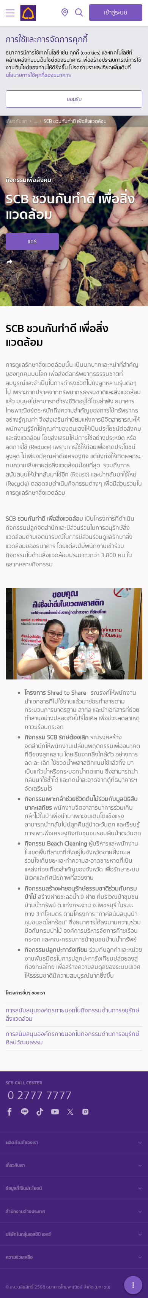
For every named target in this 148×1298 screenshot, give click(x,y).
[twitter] (70, 1111)
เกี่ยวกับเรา (16, 121)
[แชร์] (11, 262)
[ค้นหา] (79, 13)
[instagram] (85, 1111)
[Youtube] (55, 1111)
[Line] (24, 1111)
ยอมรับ (74, 99)
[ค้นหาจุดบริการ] (64, 13)
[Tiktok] (40, 1111)
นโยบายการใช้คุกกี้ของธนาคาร (38, 75)
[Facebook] (9, 1111)
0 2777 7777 (40, 1094)
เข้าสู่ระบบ (116, 12)
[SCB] (28, 13)
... (35, 121)
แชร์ (32, 241)
